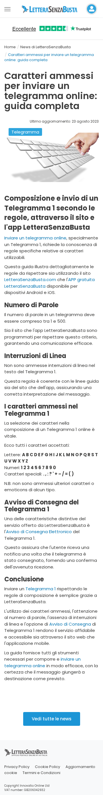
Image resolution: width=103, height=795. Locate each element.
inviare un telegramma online (42, 662)
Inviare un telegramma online (35, 238)
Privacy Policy (16, 766)
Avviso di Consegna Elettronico (39, 532)
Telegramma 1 (40, 589)
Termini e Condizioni (41, 772)
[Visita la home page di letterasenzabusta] (51, 9)
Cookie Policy (47, 766)
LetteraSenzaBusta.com (30, 279)
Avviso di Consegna (70, 624)
